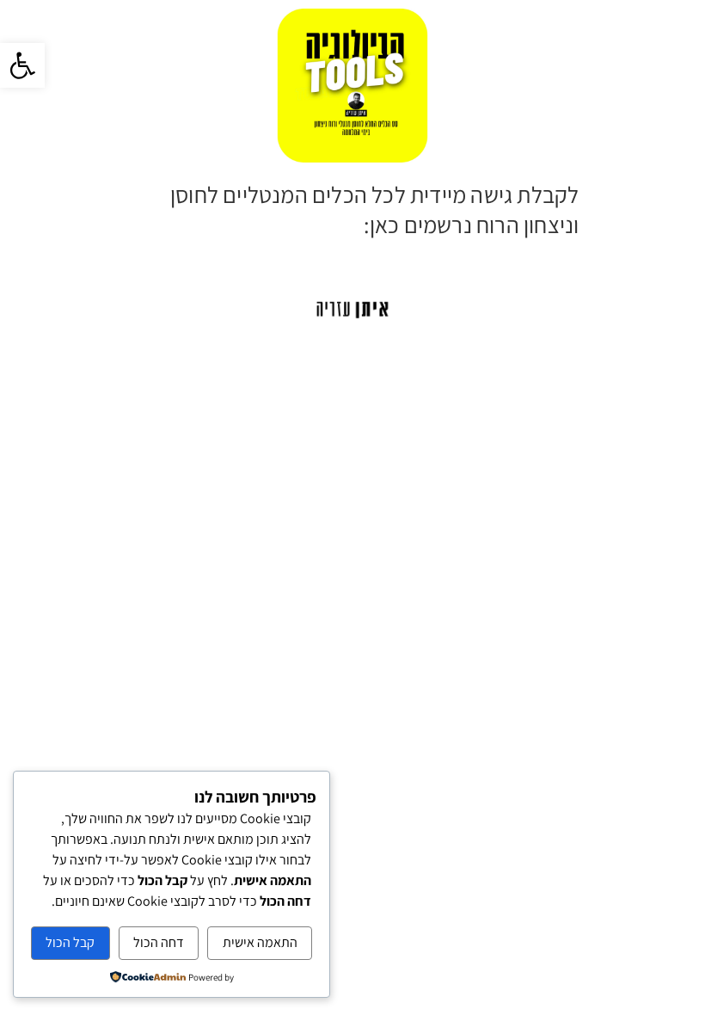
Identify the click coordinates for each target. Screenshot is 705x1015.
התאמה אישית (260, 942)
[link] (22, 65)
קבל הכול (70, 942)
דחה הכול (158, 942)
